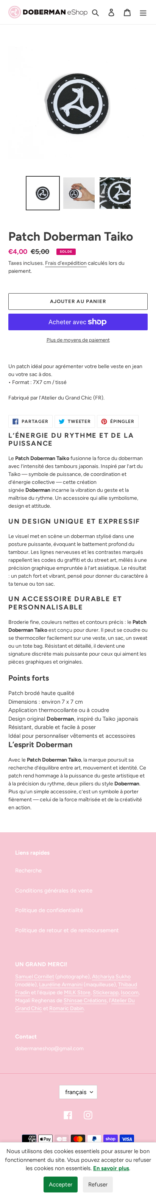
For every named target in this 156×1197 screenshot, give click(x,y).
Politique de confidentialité (49, 910)
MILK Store (77, 992)
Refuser (98, 1184)
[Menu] (143, 12)
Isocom (130, 992)
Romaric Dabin (66, 1008)
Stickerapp (106, 992)
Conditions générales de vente (53, 890)
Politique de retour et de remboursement (67, 930)
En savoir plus (111, 1168)
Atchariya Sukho (111, 976)
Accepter (60, 1184)
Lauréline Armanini (61, 984)
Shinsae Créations (85, 1000)
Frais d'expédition (66, 263)
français (75, 1092)
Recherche (28, 870)
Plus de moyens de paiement (78, 340)
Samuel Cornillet (34, 976)
